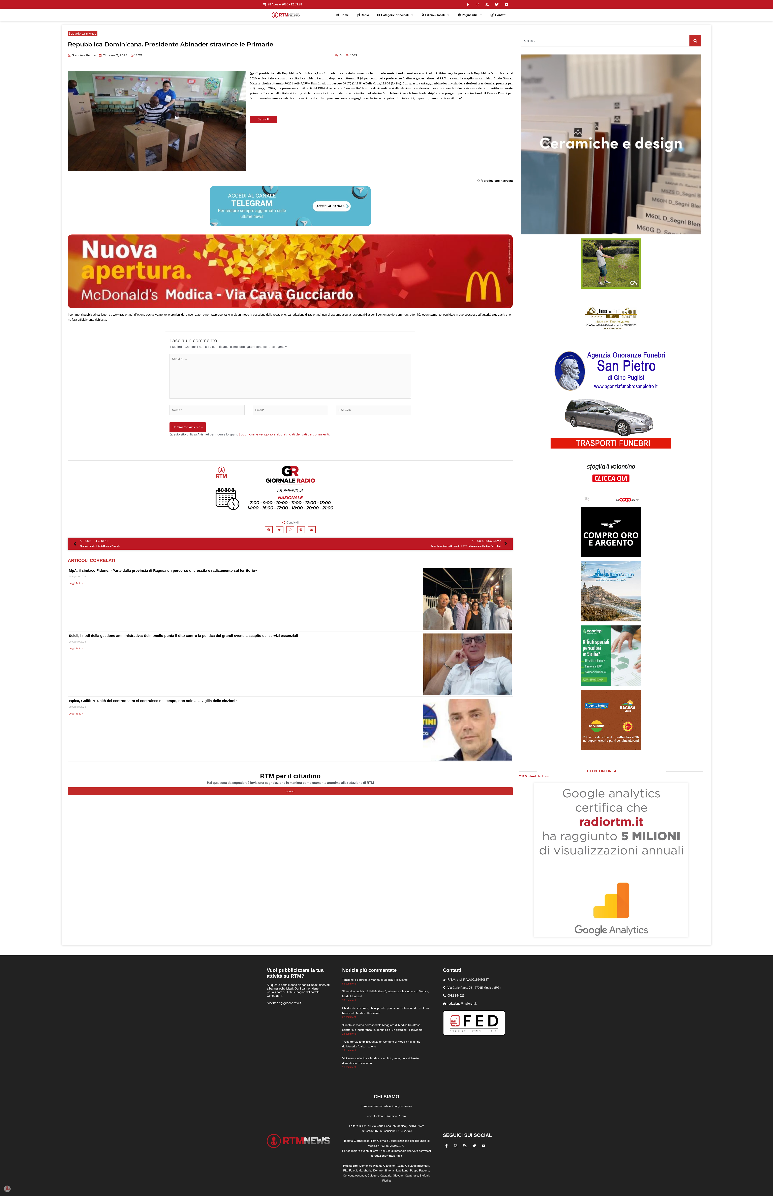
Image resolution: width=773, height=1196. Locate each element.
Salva (262, 119)
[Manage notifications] (7, 1189)
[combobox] (605, 40)
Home (344, 15)
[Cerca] (695, 40)
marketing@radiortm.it (284, 1003)
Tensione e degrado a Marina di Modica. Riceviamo (375, 979)
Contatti (500, 15)
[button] (269, 529)
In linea (534, 776)
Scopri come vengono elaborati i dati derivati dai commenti (284, 434)
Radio (365, 15)
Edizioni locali (435, 15)
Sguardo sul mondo (82, 33)
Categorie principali (395, 15)
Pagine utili (469, 15)
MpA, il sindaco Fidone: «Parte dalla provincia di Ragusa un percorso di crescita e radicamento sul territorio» (163, 571)
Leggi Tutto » (76, 583)
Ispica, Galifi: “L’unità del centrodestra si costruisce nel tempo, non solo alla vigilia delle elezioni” (153, 701)
